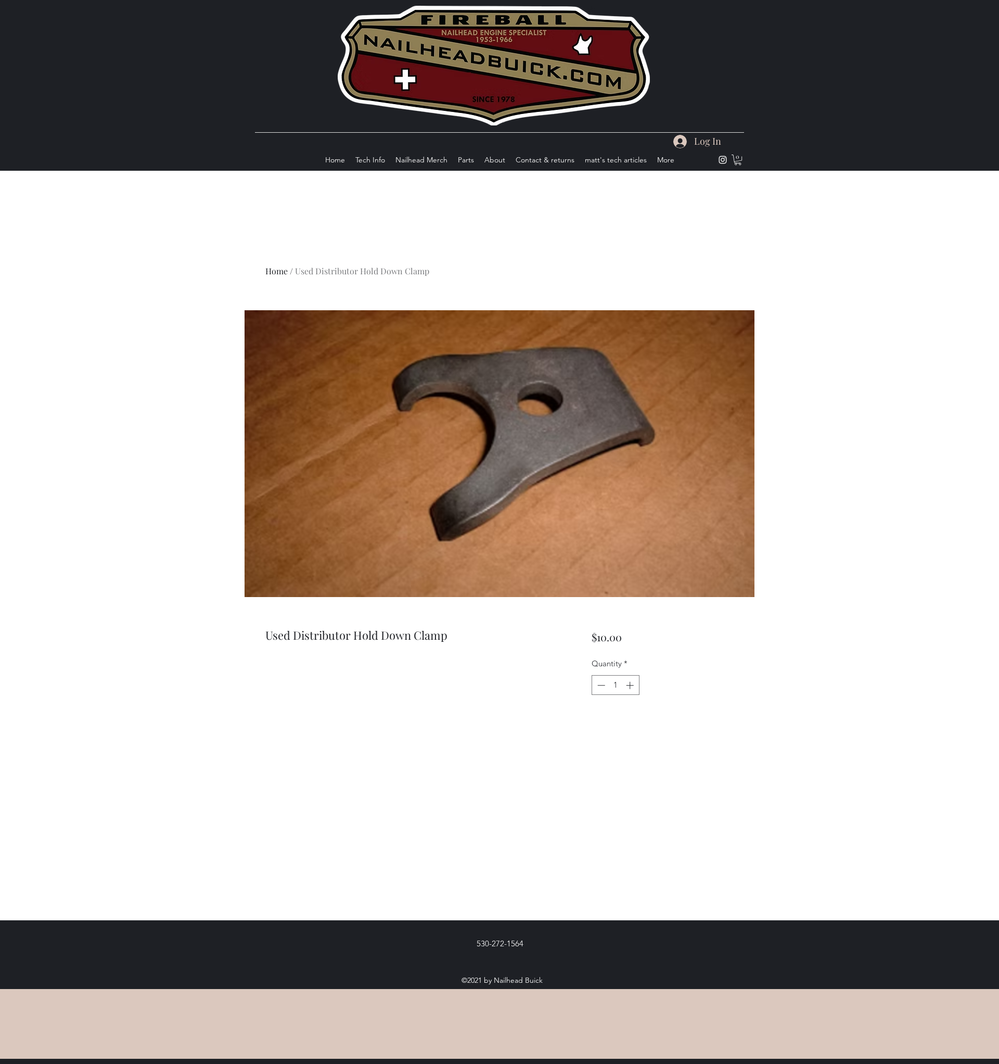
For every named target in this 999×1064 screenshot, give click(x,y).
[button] (738, 160)
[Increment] (631, 685)
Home (276, 270)
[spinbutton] (615, 685)
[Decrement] (600, 685)
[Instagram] (723, 160)
